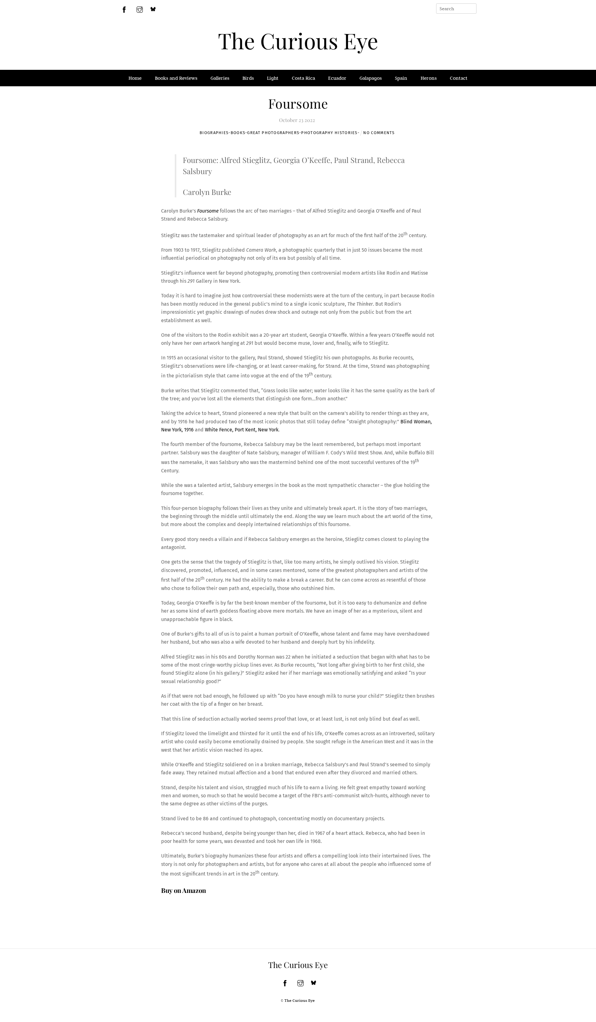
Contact (458, 78)
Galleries (219, 78)
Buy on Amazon (183, 890)
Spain (401, 78)
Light (272, 78)
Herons (429, 78)
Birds (248, 78)
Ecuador (337, 78)
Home (135, 78)
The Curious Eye (298, 40)
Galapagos (370, 78)
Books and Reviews (176, 78)
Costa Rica (303, 78)
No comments (379, 132)
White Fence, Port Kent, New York (241, 430)
